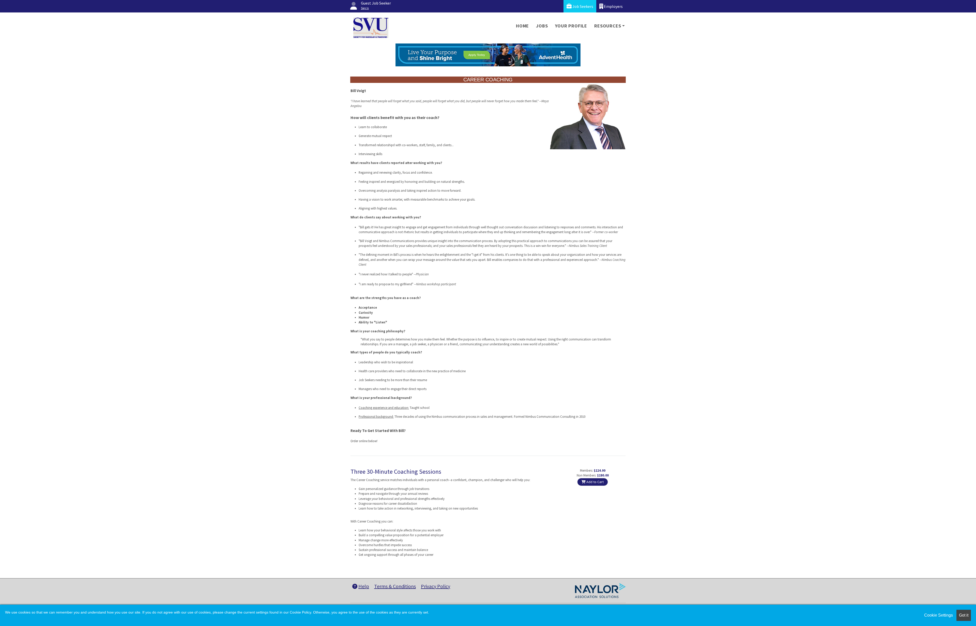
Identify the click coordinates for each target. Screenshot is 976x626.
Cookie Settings (938, 615)
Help (363, 586)
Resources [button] (607, 26)
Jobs (542, 26)
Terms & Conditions (395, 586)
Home (522, 26)
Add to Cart (595, 482)
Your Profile (571, 26)
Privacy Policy (435, 586)
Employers (613, 6)
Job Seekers (582, 6)
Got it (963, 615)
